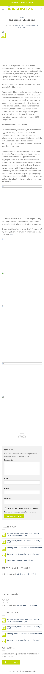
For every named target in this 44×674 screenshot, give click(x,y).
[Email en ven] (24, 437)
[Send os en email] (7, 601)
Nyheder (22, 17)
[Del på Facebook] (20, 437)
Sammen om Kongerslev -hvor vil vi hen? (23, 554)
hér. (11, 234)
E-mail (7, 488)
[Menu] (3, 9)
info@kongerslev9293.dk (27, 574)
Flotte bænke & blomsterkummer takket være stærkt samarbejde (23, 535)
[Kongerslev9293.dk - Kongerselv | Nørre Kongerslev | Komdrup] (22, 9)
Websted (7, 498)
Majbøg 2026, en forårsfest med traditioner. (24, 548)
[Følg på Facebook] (3, 601)
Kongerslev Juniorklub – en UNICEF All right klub (24, 542)
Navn (7, 478)
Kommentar (9, 460)
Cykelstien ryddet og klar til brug (20, 560)
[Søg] (41, 9)
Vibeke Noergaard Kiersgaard (28, 26)
